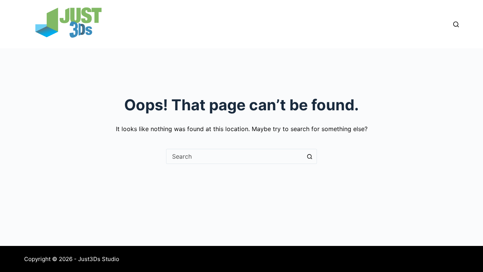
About (265, 24)
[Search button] (309, 156)
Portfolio (350, 24)
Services (305, 24)
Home (228, 24)
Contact (429, 24)
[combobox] (234, 156)
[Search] (456, 24)
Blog (390, 24)
